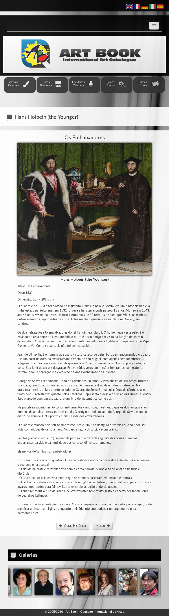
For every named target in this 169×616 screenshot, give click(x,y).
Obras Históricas (74, 525)
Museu (101, 525)
